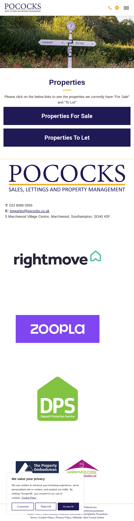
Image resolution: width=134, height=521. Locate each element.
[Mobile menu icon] (126, 8)
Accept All (68, 506)
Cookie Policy (29, 497)
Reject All (46, 506)
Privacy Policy (63, 517)
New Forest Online (93, 517)
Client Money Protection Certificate (62, 514)
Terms (33, 517)
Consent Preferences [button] (85, 507)
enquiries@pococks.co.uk (29, 211)
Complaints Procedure (95, 514)
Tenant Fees (33, 514)
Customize (23, 506)
